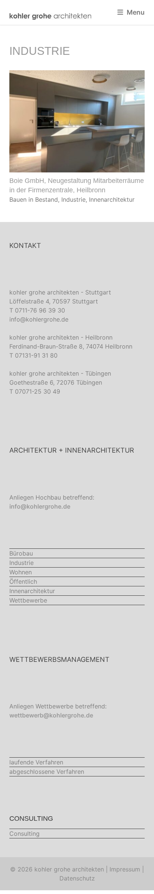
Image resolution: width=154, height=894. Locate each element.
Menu (136, 12)
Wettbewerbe (28, 600)
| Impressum (123, 869)
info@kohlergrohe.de (38, 319)
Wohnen (20, 572)
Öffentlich (23, 581)
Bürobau (21, 553)
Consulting (24, 833)
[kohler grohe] (50, 16)
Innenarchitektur (112, 199)
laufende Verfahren (36, 762)
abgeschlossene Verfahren (46, 771)
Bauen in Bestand (33, 199)
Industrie (73, 199)
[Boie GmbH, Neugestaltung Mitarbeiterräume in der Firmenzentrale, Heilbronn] (77, 168)
